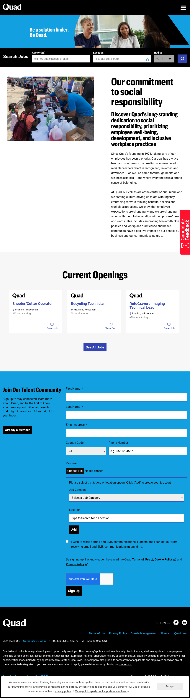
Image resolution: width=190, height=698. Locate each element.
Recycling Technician (88, 304)
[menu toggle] (183, 8)
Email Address (76, 424)
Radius (158, 52)
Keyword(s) (38, 52)
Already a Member (17, 430)
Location (98, 52)
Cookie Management (144, 633)
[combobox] (122, 59)
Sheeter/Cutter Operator (32, 304)
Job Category (77, 490)
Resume (71, 463)
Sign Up (74, 591)
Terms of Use (141, 559)
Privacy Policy (75, 564)
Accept (170, 686)
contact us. (125, 664)
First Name (74, 388)
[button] (52, 328)
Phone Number (118, 442)
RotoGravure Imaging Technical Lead (147, 306)
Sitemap (165, 633)
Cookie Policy (164, 559)
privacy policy (64, 691)
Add (74, 529)
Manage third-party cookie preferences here (102, 691)
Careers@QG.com (34, 640)
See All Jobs (95, 347)
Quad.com (180, 633)
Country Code (74, 442)
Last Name (74, 406)
